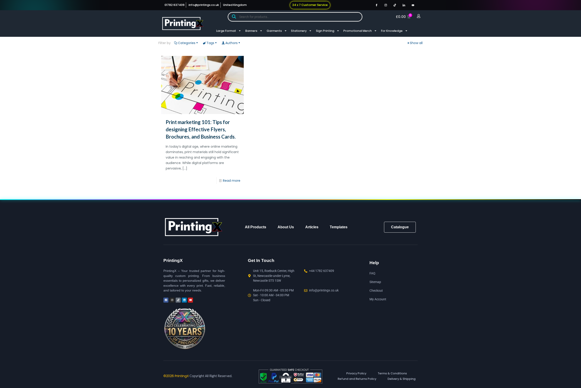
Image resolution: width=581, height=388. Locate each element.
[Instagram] (385, 5)
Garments (274, 31)
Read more (231, 180)
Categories (186, 43)
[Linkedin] (184, 300)
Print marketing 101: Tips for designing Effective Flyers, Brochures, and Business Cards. (201, 129)
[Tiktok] (394, 5)
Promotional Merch (357, 31)
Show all (416, 43)
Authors (231, 43)
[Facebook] (376, 5)
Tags (210, 43)
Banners (251, 31)
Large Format (226, 31)
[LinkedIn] (403, 5)
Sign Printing (325, 31)
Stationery (299, 31)
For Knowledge (392, 31)
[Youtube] (412, 5)
